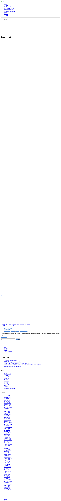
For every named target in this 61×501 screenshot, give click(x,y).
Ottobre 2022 (7, 457)
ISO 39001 (6, 381)
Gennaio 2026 (7, 404)
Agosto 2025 (7, 411)
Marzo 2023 (7, 452)
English (6, 19)
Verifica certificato (8, 9)
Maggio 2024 (7, 432)
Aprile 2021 (7, 477)
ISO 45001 (6, 379)
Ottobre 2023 (7, 442)
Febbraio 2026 (7, 403)
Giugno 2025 (7, 414)
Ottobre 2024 (7, 425)
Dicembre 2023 (8, 440)
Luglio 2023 (7, 447)
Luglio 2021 (7, 472)
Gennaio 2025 (7, 421)
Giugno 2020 (7, 488)
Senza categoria (8, 351)
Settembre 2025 (8, 410)
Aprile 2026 (7, 400)
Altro (5, 347)
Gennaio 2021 (7, 479)
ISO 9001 (6, 376)
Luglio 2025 (7, 413)
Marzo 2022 (7, 464)
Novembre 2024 (8, 424)
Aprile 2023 (7, 451)
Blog (5, 12)
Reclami (6, 15)
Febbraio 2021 (7, 478)
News (5, 385)
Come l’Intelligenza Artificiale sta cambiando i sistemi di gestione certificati (22, 364)
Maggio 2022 (7, 461)
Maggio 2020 (7, 489)
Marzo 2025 (7, 418)
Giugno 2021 (7, 474)
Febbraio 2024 (7, 437)
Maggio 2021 (7, 475)
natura (17, 331)
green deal (12, 331)
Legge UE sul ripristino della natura (15, 325)
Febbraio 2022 (7, 465)
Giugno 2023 (7, 448)
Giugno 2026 (7, 397)
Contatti (6, 14)
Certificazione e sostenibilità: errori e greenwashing (16, 363)
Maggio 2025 (7, 415)
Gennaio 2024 (7, 438)
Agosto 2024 (7, 428)
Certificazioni (7, 7)
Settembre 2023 (8, 444)
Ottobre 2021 (7, 469)
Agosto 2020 (7, 485)
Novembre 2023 (8, 441)
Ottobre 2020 (7, 482)
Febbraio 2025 (7, 420)
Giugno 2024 (7, 431)
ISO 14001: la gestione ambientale (12, 362)
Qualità (5, 350)
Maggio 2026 (7, 398)
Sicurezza (6, 352)
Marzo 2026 (7, 401)
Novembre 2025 (8, 407)
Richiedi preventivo (9, 8)
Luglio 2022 (7, 460)
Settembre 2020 (8, 484)
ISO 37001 (6, 382)
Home (5, 4)
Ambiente (7, 329)
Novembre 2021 (8, 468)
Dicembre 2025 (8, 405)
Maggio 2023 (7, 450)
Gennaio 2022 (7, 467)
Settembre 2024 (8, 427)
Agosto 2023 (7, 445)
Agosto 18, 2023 (8, 328)
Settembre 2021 (8, 471)
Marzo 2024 (7, 435)
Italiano (6, 18)
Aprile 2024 (7, 434)
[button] (4, 337)
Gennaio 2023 (7, 454)
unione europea (23, 331)
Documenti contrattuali (9, 11)
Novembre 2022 (8, 455)
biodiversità (7, 331)
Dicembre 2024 (8, 423)
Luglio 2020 (7, 487)
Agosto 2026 (7, 395)
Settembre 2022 (8, 458)
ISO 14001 (6, 378)
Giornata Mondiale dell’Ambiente (12, 366)
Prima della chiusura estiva (10, 360)
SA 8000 (6, 5)
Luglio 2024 (7, 430)
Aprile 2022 (7, 462)
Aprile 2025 (7, 417)
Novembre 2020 (8, 481)
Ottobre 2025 (7, 408)
